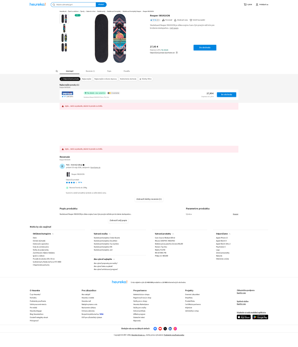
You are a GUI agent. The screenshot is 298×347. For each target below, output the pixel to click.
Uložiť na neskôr (199, 20)
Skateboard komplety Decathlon (105, 241)
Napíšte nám (241, 293)
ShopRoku (189, 298)
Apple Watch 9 (221, 241)
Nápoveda (137, 321)
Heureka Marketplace (141, 304)
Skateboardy (101, 11)
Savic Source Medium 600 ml (165, 238)
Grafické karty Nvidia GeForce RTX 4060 (47, 262)
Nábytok (219, 256)
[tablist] (136, 71)
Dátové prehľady (139, 311)
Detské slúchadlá (39, 241)
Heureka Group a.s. (138, 335)
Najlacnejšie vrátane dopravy (105, 79)
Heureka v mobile (88, 298)
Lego (218, 250)
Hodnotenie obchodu (128, 79)
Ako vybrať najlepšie (103, 259)
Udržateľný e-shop (192, 311)
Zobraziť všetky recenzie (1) (149, 199)
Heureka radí (86, 301)
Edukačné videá (139, 317)
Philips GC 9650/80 (161, 256)
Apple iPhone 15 (222, 238)
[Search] (56, 71)
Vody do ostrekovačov (41, 247)
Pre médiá (33, 307)
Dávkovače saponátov (41, 244)
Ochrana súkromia (88, 311)
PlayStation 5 (221, 247)
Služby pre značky (139, 307)
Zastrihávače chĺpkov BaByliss (44, 253)
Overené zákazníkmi (192, 294)
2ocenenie (115, 93)
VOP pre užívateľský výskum (92, 317)
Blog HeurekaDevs (36, 314)
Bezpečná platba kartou (90, 314)
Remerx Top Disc (161, 247)
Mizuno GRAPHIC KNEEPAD (165, 241)
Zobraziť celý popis (118, 220)
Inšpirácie (188, 307)
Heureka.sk (63, 11)
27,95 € (210, 93)
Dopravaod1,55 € (207, 97)
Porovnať (168, 20)
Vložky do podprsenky (41, 250)
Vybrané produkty (163, 233)
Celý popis (174, 28)
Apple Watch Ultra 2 (223, 244)
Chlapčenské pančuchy (41, 265)
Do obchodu (226, 94)
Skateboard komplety (114, 11)
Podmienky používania (38, 301)
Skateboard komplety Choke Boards (107, 238)
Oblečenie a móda (222, 259)
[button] (69, 71)
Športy (82, 11)
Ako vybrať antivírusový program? (106, 269)
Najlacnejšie (86, 79)
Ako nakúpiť (86, 294)
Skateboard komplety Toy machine (106, 244)
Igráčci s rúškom (38, 256)
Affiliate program (139, 314)
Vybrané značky (101, 233)
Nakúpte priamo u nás (89, 304)
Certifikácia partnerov (193, 304)
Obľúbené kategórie (42, 233)
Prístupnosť (34, 321)
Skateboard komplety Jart (103, 250)
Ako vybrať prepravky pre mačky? (106, 263)
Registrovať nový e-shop (142, 298)
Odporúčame (222, 233)
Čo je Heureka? (35, 294)
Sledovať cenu (182, 20)
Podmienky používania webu (174, 335)
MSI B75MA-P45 (160, 253)
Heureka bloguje (36, 311)
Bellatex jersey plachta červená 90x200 (169, 244)
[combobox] (73, 4)
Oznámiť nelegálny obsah (39, 317)
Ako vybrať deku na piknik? (103, 266)
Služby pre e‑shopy (140, 301)
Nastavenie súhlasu (89, 307)
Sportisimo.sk (95, 167)
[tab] (69, 71)
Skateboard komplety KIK (103, 247)
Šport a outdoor (73, 11)
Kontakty (33, 298)
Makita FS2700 (160, 250)
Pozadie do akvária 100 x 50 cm (44, 259)
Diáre (35, 238)
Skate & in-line (90, 11)
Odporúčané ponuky (71, 79)
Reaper (235, 214)
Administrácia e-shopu (141, 294)
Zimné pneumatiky (222, 253)
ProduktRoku (190, 301)
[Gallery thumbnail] (64, 19)
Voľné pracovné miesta (38, 304)
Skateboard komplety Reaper (132, 11)
